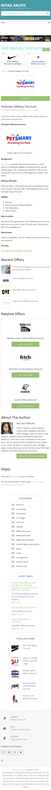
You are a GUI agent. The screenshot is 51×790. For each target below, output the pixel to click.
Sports (18, 549)
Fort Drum (20, 522)
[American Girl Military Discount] (16, 699)
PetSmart (4, 164)
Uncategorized (21, 557)
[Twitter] (21, 752)
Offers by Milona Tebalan (32, 456)
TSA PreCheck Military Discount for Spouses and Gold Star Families (31, 268)
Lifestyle (19, 527)
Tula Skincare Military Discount (25, 301)
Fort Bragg (20, 518)
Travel (18, 553)
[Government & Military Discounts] (2, 760)
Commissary (21, 509)
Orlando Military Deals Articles (27, 544)
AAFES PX (20, 505)
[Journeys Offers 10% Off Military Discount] (16, 686)
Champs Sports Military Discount (30, 672)
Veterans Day (21, 566)
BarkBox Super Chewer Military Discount (25, 338)
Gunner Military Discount (25, 400)
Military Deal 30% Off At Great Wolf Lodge (30, 661)
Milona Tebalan (32, 110)
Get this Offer (25, 344)
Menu (3, 22)
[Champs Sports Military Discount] (16, 674)
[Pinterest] (9, 752)
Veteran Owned (22, 562)
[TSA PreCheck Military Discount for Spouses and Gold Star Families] (6, 269)
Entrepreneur (21, 513)
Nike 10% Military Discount (30, 647)
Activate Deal (25, 98)
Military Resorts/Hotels (25, 540)
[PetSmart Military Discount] (25, 84)
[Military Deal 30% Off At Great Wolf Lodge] (16, 661)
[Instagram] (15, 752)
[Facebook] (3, 752)
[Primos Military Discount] (6, 280)
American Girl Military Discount (30, 697)
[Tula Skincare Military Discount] (6, 303)
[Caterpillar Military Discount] (6, 292)
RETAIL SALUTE (13, 5)
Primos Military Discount (22, 278)
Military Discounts (23, 531)
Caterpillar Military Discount (23, 289)
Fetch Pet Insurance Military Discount (25, 369)
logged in (14, 476)
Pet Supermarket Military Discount (16, 251)
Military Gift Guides (23, 535)
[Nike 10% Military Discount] (16, 648)
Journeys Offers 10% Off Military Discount (29, 686)
